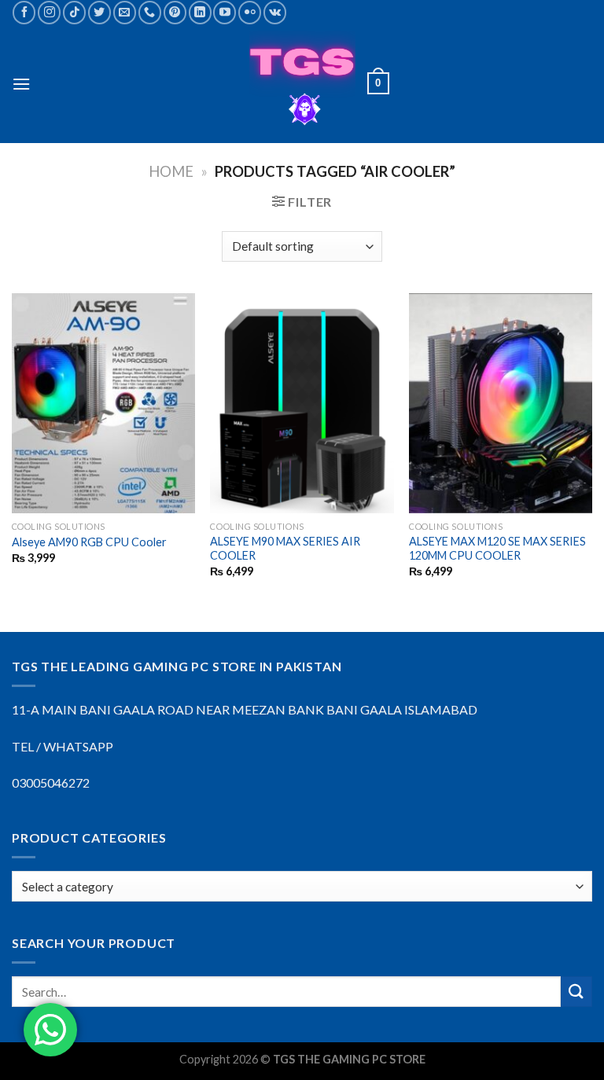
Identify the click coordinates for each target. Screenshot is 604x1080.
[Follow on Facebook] (24, 12)
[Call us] (149, 12)
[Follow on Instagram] (49, 12)
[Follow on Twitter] (99, 12)
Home (171, 171)
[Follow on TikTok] (74, 12)
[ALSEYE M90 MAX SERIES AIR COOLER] (301, 402)
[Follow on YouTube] (224, 12)
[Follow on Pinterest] (175, 12)
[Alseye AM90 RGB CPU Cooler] (103, 402)
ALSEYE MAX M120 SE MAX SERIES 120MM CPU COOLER (497, 548)
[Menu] (21, 83)
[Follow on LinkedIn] (200, 12)
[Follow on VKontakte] (274, 12)
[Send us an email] (124, 12)
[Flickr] (249, 12)
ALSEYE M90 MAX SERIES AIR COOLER (285, 548)
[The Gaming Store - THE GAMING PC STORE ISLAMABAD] (302, 83)
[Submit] (576, 991)
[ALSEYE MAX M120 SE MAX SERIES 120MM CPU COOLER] (500, 402)
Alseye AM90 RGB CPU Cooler (89, 542)
